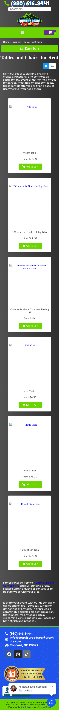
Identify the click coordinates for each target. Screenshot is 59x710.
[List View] (52, 66)
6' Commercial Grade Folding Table (29, 232)
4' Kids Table (29, 152)
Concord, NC (11, 585)
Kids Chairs (29, 391)
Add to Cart (31, 166)
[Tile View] (46, 66)
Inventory (16, 42)
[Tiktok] (27, 654)
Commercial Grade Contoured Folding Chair (29, 310)
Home (6, 42)
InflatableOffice (44, 707)
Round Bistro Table (29, 550)
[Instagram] (18, 654)
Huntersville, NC (44, 582)
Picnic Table (29, 470)
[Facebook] (9, 654)
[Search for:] (29, 9)
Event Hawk (26, 707)
